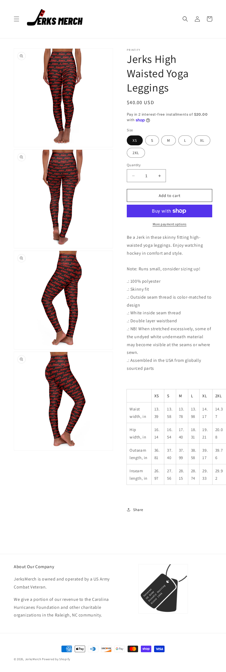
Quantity (134, 165)
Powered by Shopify (56, 659)
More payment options (170, 224)
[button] (16, 19)
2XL (136, 152)
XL (202, 140)
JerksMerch (33, 659)
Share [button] (138, 509)
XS (135, 140)
